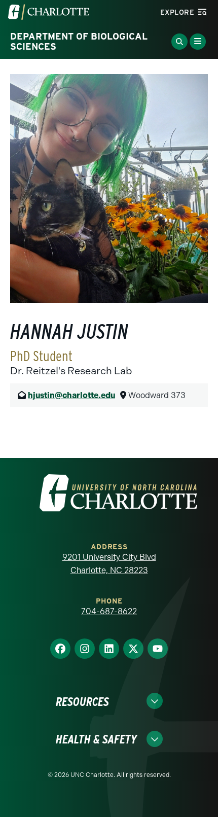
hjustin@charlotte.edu (71, 395)
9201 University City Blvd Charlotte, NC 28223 (109, 563)
